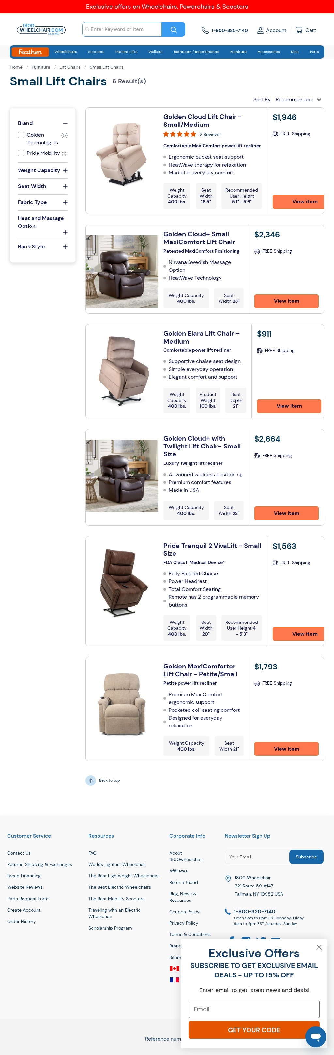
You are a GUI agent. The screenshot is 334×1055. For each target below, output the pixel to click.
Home (17, 67)
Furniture (42, 67)
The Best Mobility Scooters (116, 898)
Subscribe (306, 857)
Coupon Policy (184, 912)
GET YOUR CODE (254, 1030)
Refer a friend (183, 882)
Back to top (109, 780)
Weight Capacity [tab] (39, 170)
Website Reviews (25, 887)
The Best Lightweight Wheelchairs (123, 876)
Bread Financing (24, 876)
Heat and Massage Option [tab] (41, 222)
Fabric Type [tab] (32, 202)
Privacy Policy (183, 923)
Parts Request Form (28, 898)
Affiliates (178, 871)
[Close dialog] (319, 947)
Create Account (23, 910)
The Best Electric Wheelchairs (119, 887)
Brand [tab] (25, 123)
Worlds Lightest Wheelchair (117, 864)
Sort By (262, 99)
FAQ (92, 853)
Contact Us (19, 853)
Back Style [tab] (31, 246)
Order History (21, 921)
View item (286, 301)
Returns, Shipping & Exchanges (39, 864)
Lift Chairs (70, 67)
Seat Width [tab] (32, 186)
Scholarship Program (110, 928)
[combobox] (122, 29)
